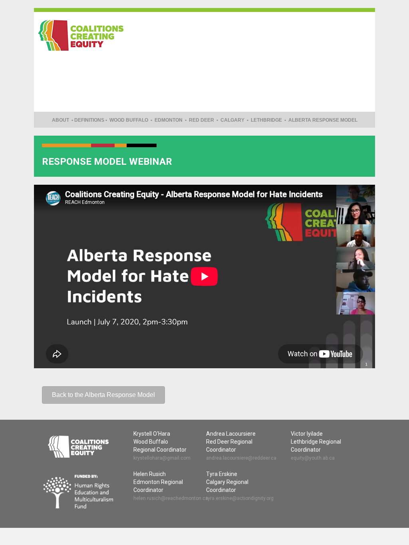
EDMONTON (169, 120)
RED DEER (201, 120)
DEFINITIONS (89, 120)
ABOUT (60, 120)
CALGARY (232, 120)
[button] (103, 395)
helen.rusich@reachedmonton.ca (170, 498)
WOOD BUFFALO (128, 120)
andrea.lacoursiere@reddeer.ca (241, 458)
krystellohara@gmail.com (162, 458)
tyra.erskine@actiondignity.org (240, 498)
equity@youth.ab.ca (313, 458)
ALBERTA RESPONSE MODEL (322, 120)
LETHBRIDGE (266, 120)
